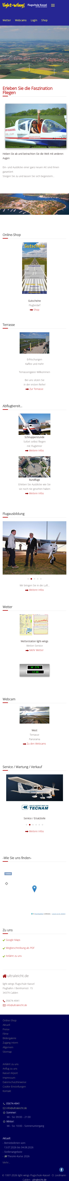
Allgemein (8, 1047)
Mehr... (6, 1162)
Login (34, 20)
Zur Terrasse (36, 389)
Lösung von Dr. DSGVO (58, 914)
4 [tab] (41, 579)
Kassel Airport (10, 1073)
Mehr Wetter (36, 650)
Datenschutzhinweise (14, 1082)
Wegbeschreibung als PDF (20, 948)
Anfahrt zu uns (14, 956)
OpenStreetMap (38, 914)
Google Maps (13, 940)
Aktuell (6, 1025)
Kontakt (7, 1091)
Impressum (9, 1077)
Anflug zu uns (10, 1068)
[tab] (26, 824)
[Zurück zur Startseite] (25, 5)
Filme (5, 1033)
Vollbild (8, 874)
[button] (53, 5)
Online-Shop (9, 1020)
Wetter (7, 20)
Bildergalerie (9, 1038)
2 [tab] (34, 579)
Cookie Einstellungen (14, 1086)
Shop (44, 20)
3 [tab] (37, 579)
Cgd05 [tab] (28, 579)
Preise (6, 1029)
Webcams (21, 20)
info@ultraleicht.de (17, 1005)
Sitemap (7, 1051)
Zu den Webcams (36, 743)
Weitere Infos (36, 450)
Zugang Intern (10, 1042)
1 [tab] (31, 579)
